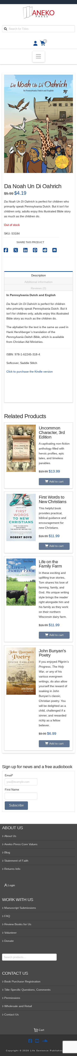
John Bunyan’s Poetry (52, 653)
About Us (10, 836)
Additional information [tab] (38, 282)
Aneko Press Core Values (20, 844)
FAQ (7, 916)
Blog (7, 852)
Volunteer (10, 932)
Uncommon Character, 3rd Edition (52, 432)
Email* (9, 775)
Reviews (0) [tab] (38, 288)
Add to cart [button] (56, 481)
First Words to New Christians (52, 499)
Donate (9, 941)
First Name (12, 789)
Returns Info (12, 869)
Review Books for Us (17, 924)
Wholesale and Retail (18, 1006)
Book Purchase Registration (22, 981)
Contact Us (11, 1014)
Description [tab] (38, 275)
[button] (38, 56)
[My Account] (34, 43)
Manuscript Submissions (20, 908)
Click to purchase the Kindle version (29, 371)
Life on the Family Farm (50, 564)
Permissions (12, 998)
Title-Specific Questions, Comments (27, 989)
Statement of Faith (16, 860)
